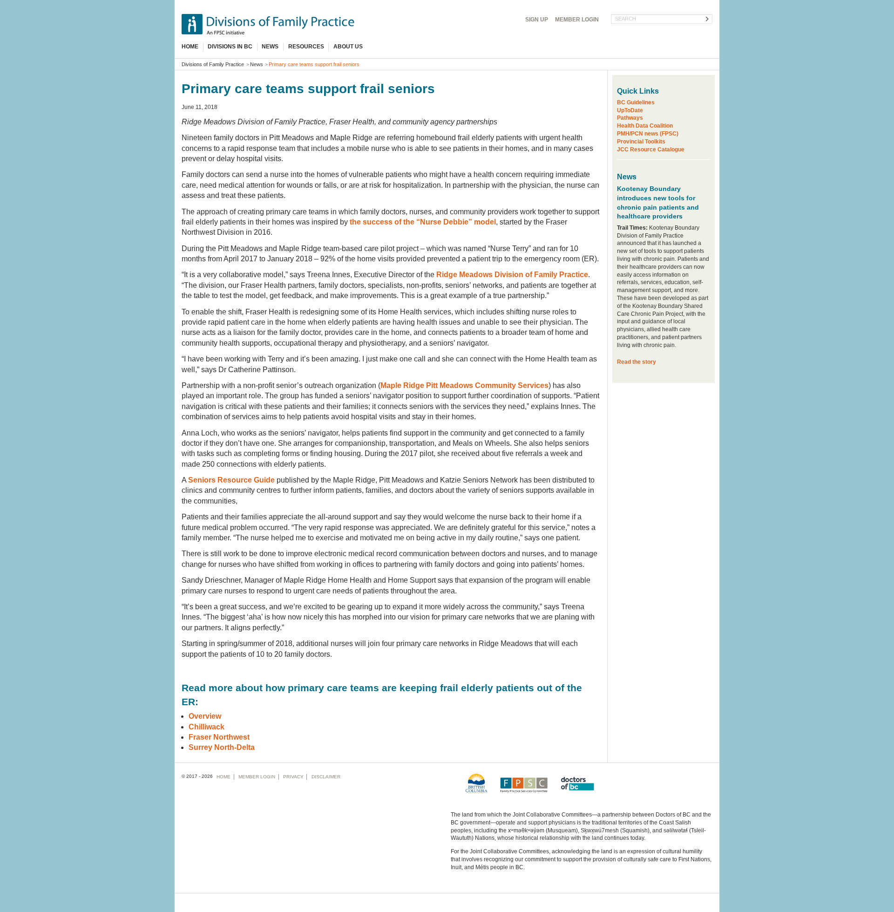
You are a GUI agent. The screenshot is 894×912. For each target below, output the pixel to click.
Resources (306, 46)
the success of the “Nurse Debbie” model (423, 222)
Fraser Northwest (219, 737)
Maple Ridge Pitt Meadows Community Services (464, 385)
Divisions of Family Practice (213, 64)
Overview (205, 716)
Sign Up (536, 19)
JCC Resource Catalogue (650, 149)
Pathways (630, 118)
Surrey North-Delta (222, 747)
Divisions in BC (230, 46)
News (270, 46)
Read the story (636, 362)
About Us (348, 46)
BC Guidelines (636, 102)
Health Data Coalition (645, 126)
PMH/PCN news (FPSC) (647, 133)
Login (577, 19)
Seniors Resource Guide (231, 480)
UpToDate (630, 110)
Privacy (293, 776)
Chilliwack (206, 727)
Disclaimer (326, 776)
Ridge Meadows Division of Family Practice (512, 275)
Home (190, 46)
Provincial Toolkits (641, 141)
